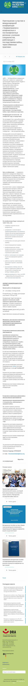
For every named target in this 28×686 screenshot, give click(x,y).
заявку (14, 366)
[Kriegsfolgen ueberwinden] (14, 4)
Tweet (4, 578)
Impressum (5, 662)
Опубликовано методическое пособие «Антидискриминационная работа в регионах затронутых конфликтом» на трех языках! (14, 604)
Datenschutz (6, 664)
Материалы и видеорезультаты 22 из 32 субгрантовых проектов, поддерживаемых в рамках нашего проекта (13, 620)
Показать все (21, 56)
